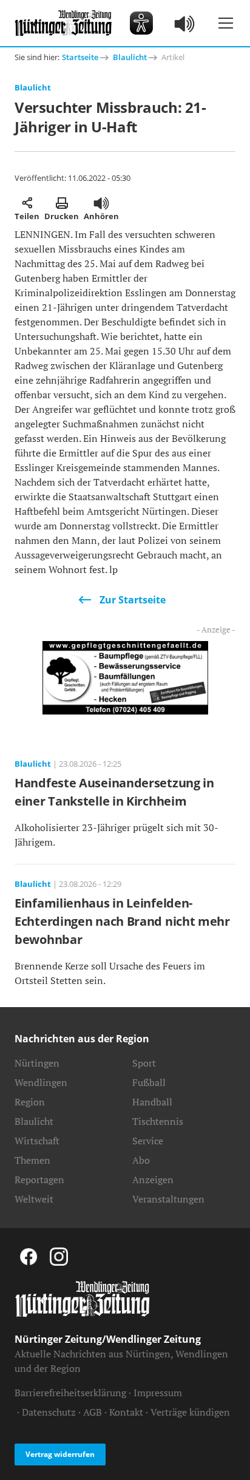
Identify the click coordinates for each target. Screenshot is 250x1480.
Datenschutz (49, 1412)
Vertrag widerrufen (60, 1454)
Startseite (80, 57)
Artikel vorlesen (101, 202)
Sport (144, 1063)
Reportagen (39, 1179)
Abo (141, 1160)
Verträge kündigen (190, 1412)
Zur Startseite (133, 599)
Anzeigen (153, 1179)
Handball (152, 1101)
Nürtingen (37, 1063)
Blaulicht (130, 57)
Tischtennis (157, 1121)
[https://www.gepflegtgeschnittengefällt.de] (125, 677)
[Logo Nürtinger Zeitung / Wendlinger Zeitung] (63, 23)
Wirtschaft (37, 1140)
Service (147, 1140)
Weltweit (34, 1199)
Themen (32, 1160)
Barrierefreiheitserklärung (70, 1392)
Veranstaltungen (168, 1199)
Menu (225, 23)
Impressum (157, 1392)
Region (30, 1101)
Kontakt (126, 1412)
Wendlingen (41, 1082)
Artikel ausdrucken (61, 202)
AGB (92, 1412)
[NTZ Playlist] (185, 23)
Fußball (149, 1082)
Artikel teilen (27, 202)
